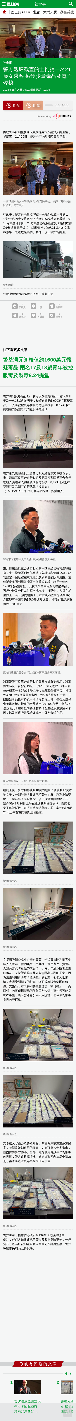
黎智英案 (67, 12)
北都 (36, 12)
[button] (65, 1373)
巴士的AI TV (20, 12)
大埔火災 (50, 12)
